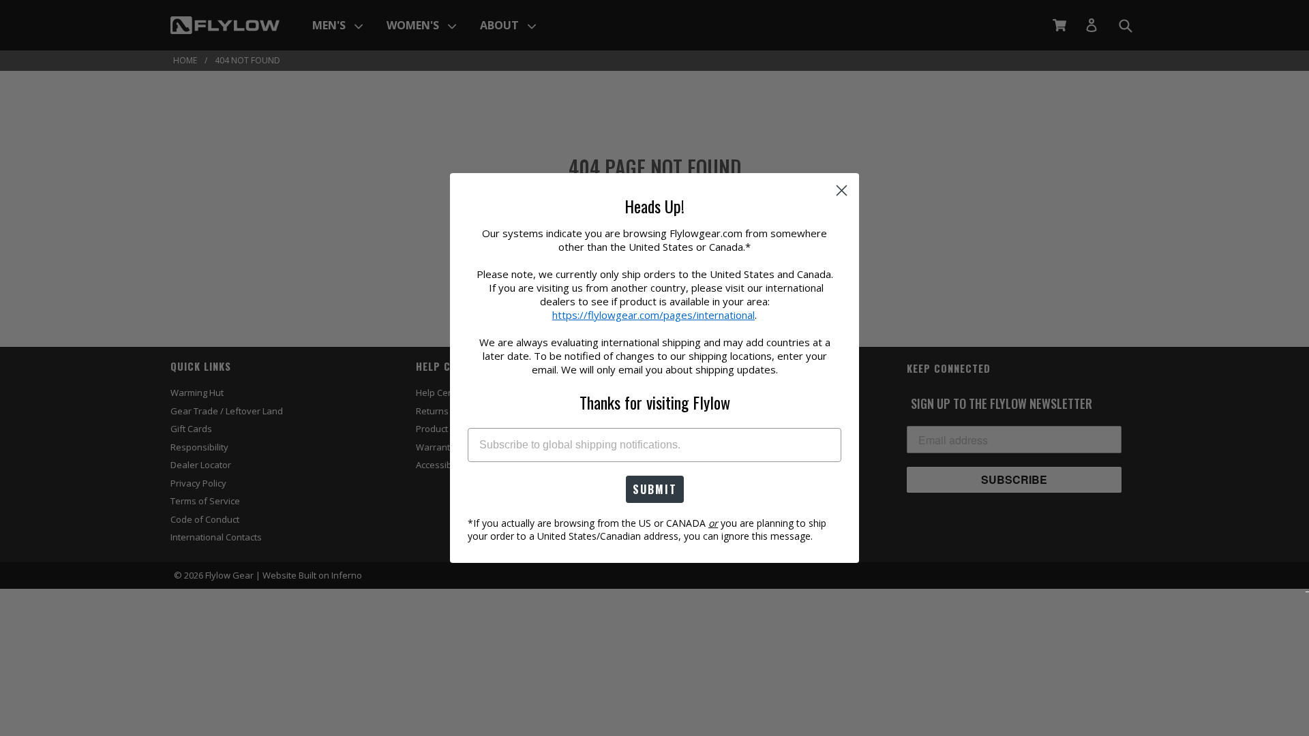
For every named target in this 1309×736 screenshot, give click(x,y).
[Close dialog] (842, 190)
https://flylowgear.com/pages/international (653, 315)
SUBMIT (655, 489)
